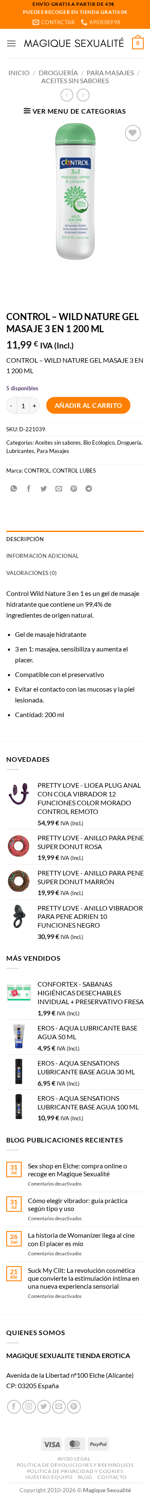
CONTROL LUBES (74, 470)
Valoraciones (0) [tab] (31, 573)
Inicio (19, 72)
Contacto (112, 1477)
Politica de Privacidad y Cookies (75, 1471)
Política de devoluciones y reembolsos (75, 1465)
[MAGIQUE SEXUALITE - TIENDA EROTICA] (74, 43)
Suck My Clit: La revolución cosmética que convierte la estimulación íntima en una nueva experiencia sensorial (83, 1278)
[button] (11, 43)
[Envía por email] (59, 489)
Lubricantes (20, 451)
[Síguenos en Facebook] (14, 1407)
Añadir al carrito (88, 405)
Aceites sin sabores (75, 80)
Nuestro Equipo (49, 1477)
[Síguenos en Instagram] (29, 1407)
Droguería (58, 72)
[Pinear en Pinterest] (74, 489)
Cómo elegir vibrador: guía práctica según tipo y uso (78, 1204)
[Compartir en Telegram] (89, 489)
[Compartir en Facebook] (29, 489)
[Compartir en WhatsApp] (14, 489)
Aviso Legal (74, 1458)
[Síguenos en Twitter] (44, 1407)
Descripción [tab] (25, 539)
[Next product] (66, 95)
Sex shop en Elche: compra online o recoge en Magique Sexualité (77, 1170)
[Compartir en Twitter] (44, 489)
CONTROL (37, 470)
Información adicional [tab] (42, 555)
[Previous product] (83, 95)
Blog (85, 1477)
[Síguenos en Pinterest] (74, 1407)
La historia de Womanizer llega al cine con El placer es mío (81, 1239)
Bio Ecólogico (99, 442)
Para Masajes (110, 72)
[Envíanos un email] (59, 1407)
